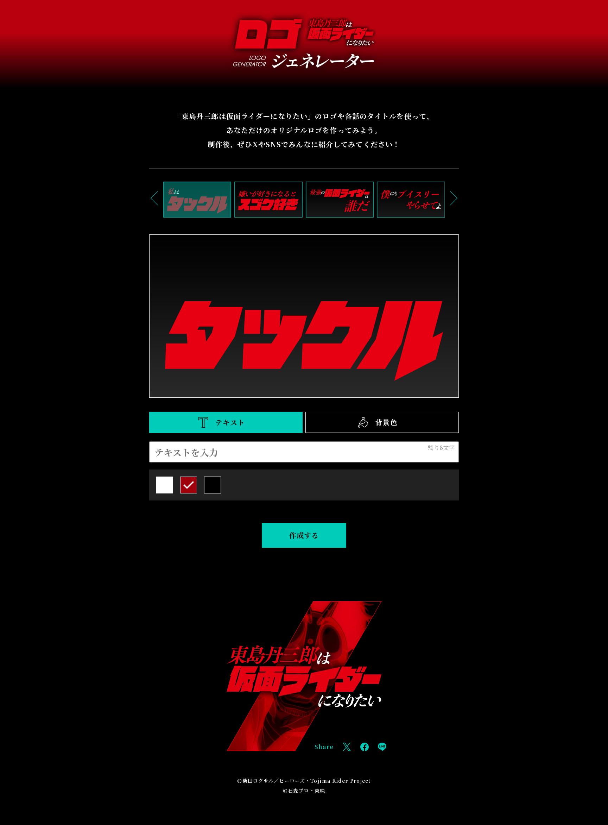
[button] (158, 198)
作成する (304, 535)
